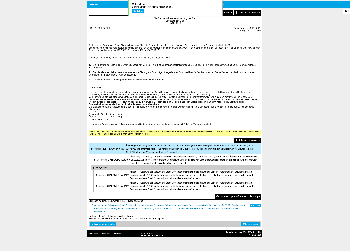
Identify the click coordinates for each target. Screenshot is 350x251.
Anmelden (117, 233)
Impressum (93, 233)
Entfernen (256, 205)
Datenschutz (105, 233)
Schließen (138, 11)
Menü (97, 4)
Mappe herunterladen (104, 224)
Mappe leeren (251, 224)
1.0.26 (258, 235)
